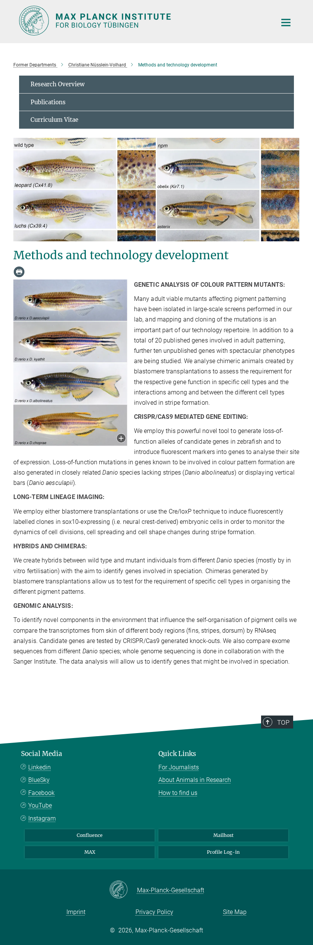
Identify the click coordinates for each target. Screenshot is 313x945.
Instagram (42, 818)
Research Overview (58, 84)
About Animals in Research (194, 779)
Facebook (41, 792)
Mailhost (223, 835)
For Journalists (178, 767)
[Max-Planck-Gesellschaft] (123, 890)
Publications (48, 102)
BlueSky (39, 779)
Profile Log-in (223, 852)
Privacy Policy (154, 912)
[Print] (19, 272)
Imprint (76, 912)
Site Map (235, 912)
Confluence (90, 835)
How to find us (177, 792)
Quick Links (177, 754)
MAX (89, 852)
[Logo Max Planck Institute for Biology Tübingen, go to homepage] (143, 21)
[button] (121, 438)
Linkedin (39, 767)
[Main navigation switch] (286, 22)
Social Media (41, 754)
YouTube (40, 805)
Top (283, 722)
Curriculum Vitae (54, 119)
